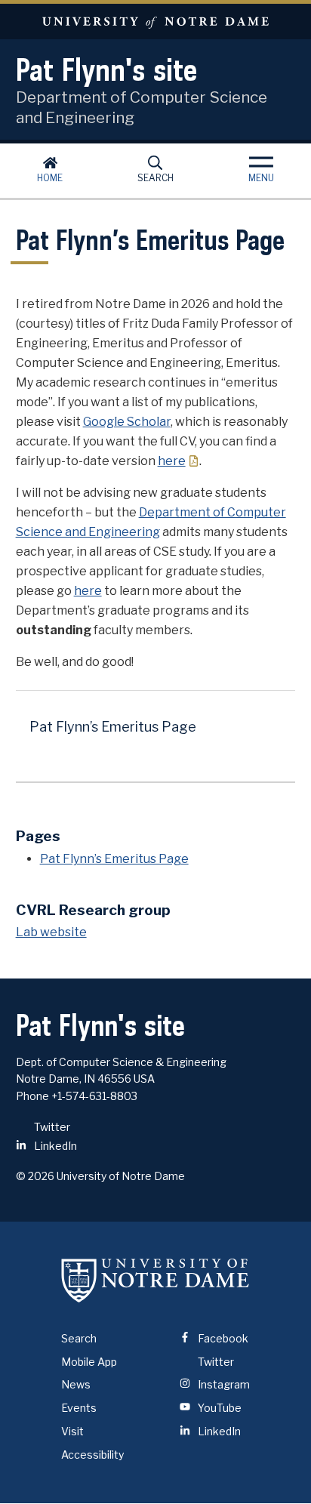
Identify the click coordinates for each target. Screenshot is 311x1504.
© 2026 (35, 1176)
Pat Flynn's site (106, 69)
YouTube (219, 1407)
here (172, 461)
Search (155, 177)
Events (79, 1407)
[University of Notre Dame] (155, 1280)
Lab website (51, 932)
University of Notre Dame (155, 21)
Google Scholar (127, 422)
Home (50, 177)
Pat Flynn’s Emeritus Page (112, 727)
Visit (72, 1431)
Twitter (51, 1126)
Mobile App (89, 1361)
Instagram (223, 1384)
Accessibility (92, 1454)
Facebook (222, 1338)
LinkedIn (54, 1145)
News (76, 1384)
